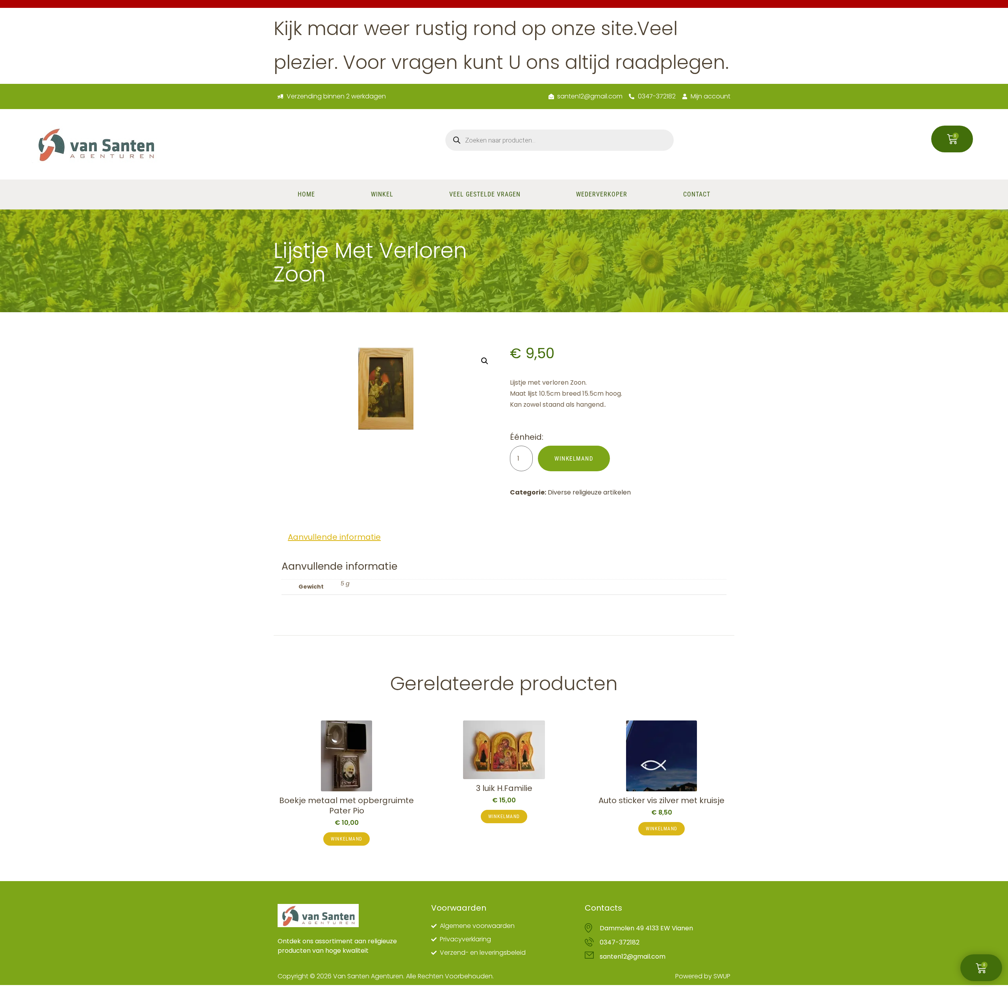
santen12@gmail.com (632, 956)
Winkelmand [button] (346, 839)
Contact (696, 194)
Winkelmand (573, 458)
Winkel (382, 194)
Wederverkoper (601, 194)
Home (306, 194)
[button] (485, 361)
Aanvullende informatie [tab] (334, 537)
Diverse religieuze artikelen (589, 492)
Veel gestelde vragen (485, 194)
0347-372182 (619, 942)
